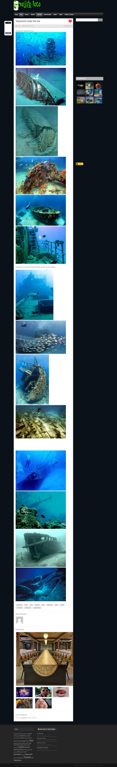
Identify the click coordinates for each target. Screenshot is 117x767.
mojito (18, 25)
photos (25, 749)
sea (43, 605)
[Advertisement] (37, 445)
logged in (24, 718)
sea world (50, 605)
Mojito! (33, 14)
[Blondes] (89, 88)
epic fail (28, 738)
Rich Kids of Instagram (47, 729)
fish (26, 605)
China (22, 738)
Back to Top (99, 765)
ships (62, 605)
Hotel (22, 743)
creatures (20, 605)
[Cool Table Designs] (45, 686)
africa (25, 733)
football (23, 741)
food (20, 741)
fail (31, 738)
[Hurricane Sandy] (81, 96)
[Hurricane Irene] (89, 96)
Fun (21, 14)
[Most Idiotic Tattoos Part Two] (43, 708)
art (15, 736)
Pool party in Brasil (41, 738)
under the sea (37, 607)
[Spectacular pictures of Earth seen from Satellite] (81, 88)
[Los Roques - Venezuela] (98, 103)
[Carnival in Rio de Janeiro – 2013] (24, 708)
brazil (28, 736)
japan (28, 745)
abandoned (16, 733)
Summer (17, 754)
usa (32, 758)
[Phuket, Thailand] (98, 96)
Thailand (23, 754)
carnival (15, 738)
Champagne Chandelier (42, 747)
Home (16, 14)
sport (25, 752)
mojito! (21, 747)
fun (31, 605)
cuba (25, 738)
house (26, 743)
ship (57, 605)
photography (18, 749)
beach (22, 736)
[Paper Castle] (24, 697)
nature (37, 605)
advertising (21, 733)
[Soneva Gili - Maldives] (89, 103)
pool (28, 749)
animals (29, 734)
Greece (19, 743)
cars (19, 738)
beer (26, 736)
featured (16, 741)
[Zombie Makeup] (43, 697)
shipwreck (20, 607)
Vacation (17, 760)
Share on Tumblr (8, 33)
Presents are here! (41, 742)
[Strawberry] (60, 697)
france (27, 741)
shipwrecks (28, 607)
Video (60, 14)
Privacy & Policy (69, 14)
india (29, 743)
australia (18, 736)
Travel (26, 14)
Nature (39, 14)
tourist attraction (18, 758)
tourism (29, 754)
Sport (55, 14)
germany (16, 743)
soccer (21, 752)
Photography (47, 14)
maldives (16, 747)
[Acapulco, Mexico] (81, 103)
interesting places (19, 745)
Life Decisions (40, 733)
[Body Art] (98, 88)
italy (25, 745)
